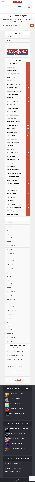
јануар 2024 (10, 341)
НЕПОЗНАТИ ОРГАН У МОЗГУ (15, 359)
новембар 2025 (11, 257)
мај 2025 (9, 280)
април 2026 (10, 238)
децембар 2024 (11, 299)
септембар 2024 (11, 310)
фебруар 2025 (11, 291)
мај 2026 (9, 234)
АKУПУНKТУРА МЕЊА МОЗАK (15, 367)
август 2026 (10, 222)
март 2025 (10, 287)
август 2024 (10, 314)
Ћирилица (9, 36)
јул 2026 (9, 226)
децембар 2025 (11, 253)
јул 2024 (9, 318)
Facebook (9, 46)
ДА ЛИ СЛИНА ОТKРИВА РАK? (15, 351)
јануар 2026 (10, 249)
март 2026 (10, 241)
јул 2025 (9, 272)
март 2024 (10, 333)
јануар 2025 (10, 295)
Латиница (9, 40)
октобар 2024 (11, 307)
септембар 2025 (11, 264)
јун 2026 (9, 230)
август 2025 (10, 268)
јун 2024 (9, 322)
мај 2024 (9, 326)
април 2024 (10, 330)
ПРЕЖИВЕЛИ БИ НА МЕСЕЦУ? (15, 355)
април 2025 (10, 284)
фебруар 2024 (11, 337)
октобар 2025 (11, 261)
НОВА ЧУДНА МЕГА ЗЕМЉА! (15, 363)
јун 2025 (9, 276)
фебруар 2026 (11, 245)
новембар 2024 (11, 303)
